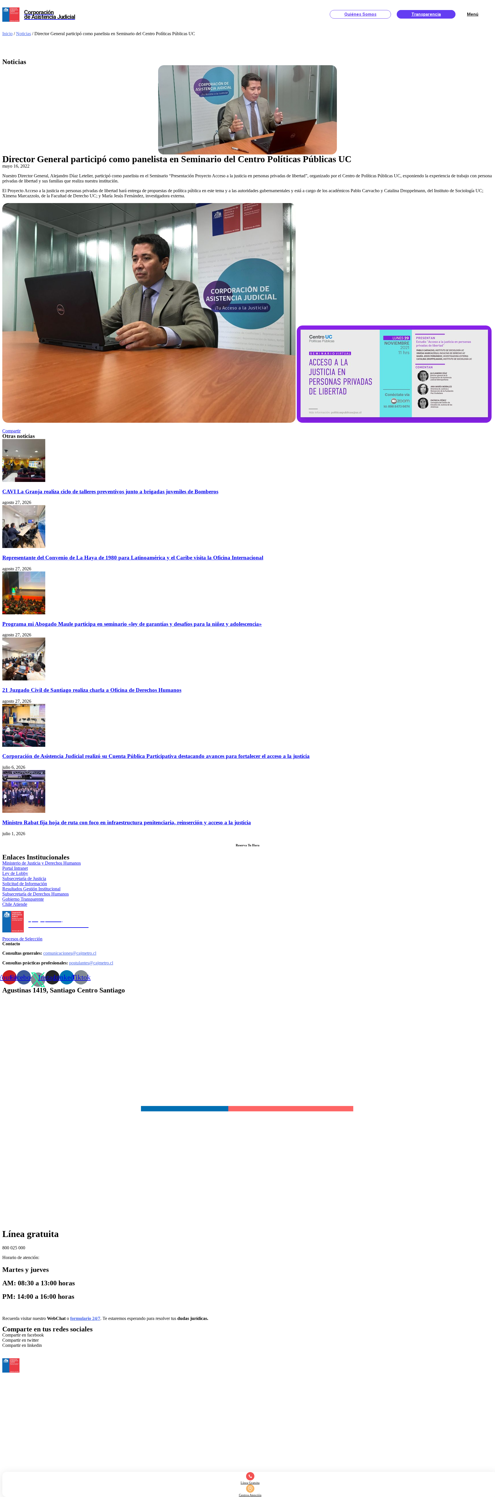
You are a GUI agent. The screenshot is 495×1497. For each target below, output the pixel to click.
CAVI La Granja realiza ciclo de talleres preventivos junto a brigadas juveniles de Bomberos (110, 492)
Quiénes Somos (360, 14)
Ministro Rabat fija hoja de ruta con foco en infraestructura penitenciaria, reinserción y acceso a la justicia (126, 822)
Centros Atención (250, 1495)
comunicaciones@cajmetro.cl (69, 953)
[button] (11, 430)
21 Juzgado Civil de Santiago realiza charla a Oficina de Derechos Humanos (91, 690)
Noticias (23, 33)
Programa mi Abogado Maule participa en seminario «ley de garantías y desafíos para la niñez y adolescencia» (132, 624)
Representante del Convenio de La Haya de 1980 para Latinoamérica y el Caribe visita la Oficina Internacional (132, 558)
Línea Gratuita (250, 1482)
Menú (472, 14)
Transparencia (426, 14)
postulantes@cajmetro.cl (91, 962)
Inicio (7, 33)
